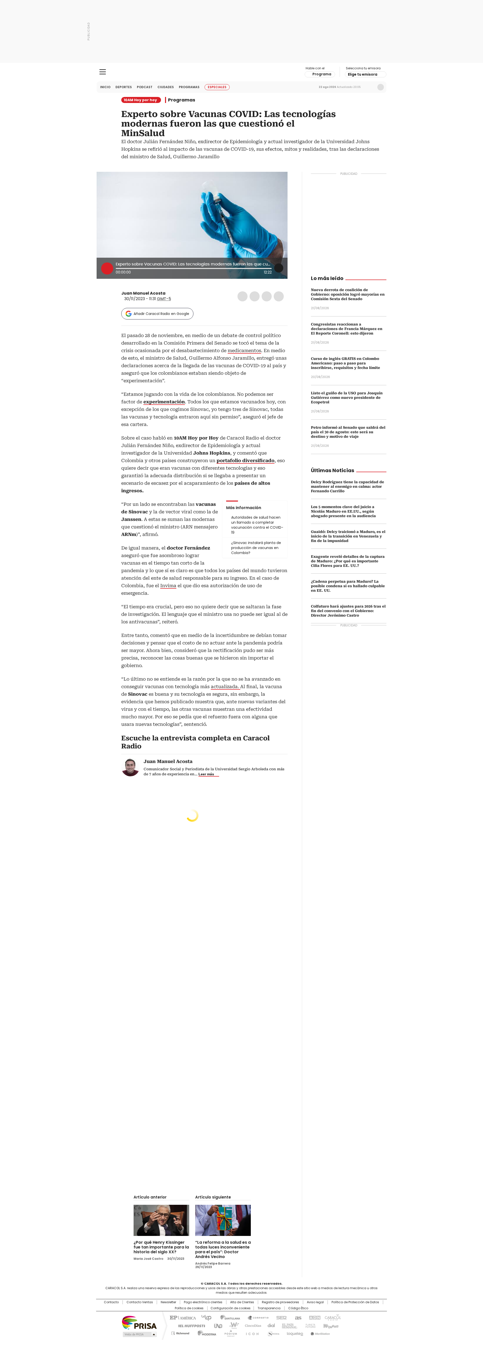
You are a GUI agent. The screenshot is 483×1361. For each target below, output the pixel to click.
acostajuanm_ (175, 293)
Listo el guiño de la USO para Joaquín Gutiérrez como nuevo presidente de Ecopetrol (347, 397)
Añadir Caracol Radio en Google (161, 313)
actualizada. (225, 686)
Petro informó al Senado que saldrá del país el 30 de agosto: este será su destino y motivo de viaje (348, 432)
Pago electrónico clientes (203, 1302)
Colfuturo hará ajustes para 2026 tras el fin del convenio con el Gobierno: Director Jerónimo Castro (348, 610)
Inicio (105, 87)
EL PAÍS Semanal (288, 1325)
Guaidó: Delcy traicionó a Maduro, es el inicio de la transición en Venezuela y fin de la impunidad (348, 536)
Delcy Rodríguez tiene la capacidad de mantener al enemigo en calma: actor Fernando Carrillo (347, 486)
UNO (216, 1325)
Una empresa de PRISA (139, 1322)
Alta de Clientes (242, 1302)
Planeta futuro (309, 1325)
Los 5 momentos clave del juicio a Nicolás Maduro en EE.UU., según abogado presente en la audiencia (343, 511)
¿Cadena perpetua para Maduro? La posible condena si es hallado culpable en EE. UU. (348, 585)
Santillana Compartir (256, 1317)
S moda (272, 1332)
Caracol (332, 1317)
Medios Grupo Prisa (139, 1334)
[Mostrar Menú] (103, 72)
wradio (231, 1325)
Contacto (111, 1302)
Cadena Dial (270, 1325)
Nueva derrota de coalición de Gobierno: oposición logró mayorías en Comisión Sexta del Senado (348, 294)
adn (314, 1317)
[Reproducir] (107, 268)
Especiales (217, 87)
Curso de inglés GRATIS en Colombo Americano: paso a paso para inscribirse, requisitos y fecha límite (345, 363)
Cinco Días (251, 1325)
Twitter (255, 296)
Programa (321, 74)
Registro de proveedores (280, 1302)
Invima (168, 585)
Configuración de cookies (231, 1308)
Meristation (319, 1332)
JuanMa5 (169, 293)
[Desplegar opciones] (278, 268)
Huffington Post (190, 1325)
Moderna (206, 1332)
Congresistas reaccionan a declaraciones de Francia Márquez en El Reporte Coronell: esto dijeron (346, 328)
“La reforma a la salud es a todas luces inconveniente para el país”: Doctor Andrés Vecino (223, 1249)
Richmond (180, 1332)
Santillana (227, 1317)
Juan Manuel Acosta (143, 293)
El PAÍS (182, 1317)
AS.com (297, 1317)
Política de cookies (189, 1308)
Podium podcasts (229, 1332)
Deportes (123, 87)
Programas (189, 87)
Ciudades (165, 87)
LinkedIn (267, 296)
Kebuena (330, 1325)
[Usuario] (380, 87)
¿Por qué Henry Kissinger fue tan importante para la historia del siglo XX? (161, 1247)
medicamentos (244, 350)
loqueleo (294, 1332)
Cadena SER (280, 1317)
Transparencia (269, 1308)
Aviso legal (315, 1302)
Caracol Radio (242, 72)
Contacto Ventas (140, 1302)
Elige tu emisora (362, 74)
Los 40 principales (204, 1317)
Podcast (144, 87)
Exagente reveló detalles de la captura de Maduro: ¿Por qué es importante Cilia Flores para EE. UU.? (348, 561)
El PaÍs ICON (251, 1332)
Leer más (206, 774)
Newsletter (370, 87)
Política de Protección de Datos (355, 1302)
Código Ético (298, 1308)
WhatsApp (279, 296)
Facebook (242, 296)
